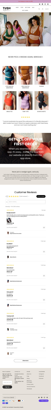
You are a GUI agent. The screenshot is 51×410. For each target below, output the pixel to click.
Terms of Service (31, 386)
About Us (29, 374)
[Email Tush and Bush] (39, 4)
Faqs (28, 376)
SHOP (17, 7)
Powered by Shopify (18, 407)
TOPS (22, 7)
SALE (33, 7)
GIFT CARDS (25, 10)
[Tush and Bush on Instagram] (45, 4)
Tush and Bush (9, 407)
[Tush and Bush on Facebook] (42, 4)
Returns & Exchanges (29, 381)
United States (8, 397)
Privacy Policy (30, 384)
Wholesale (29, 389)
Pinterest (41, 378)
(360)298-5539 (18, 377)
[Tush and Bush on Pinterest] (48, 4)
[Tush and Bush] (6, 9)
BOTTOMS (27, 7)
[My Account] (42, 9)
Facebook (41, 376)
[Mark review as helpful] (44, 227)
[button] (28, 196)
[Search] (39, 9)
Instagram (41, 374)
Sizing (28, 378)
